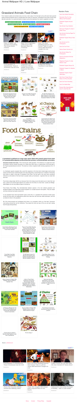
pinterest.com (9, 342)
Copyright (49, 401)
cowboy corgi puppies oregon (36, 26)
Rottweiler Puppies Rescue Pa (67, 65)
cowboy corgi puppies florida (21, 26)
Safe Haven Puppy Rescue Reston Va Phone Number (66, 77)
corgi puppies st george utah (15, 24)
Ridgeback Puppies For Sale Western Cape (66, 61)
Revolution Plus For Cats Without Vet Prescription (65, 17)
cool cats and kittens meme (28, 22)
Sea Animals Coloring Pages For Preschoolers (67, 34)
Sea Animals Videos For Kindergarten (65, 52)
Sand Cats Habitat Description (67, 14)
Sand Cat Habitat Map (65, 84)
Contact (33, 401)
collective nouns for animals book (44, 22)
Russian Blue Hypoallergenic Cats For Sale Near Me (66, 88)
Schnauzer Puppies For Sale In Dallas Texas (67, 29)
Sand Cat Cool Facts (64, 46)
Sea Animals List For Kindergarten (64, 42)
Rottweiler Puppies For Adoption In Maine (67, 69)
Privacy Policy (40, 401)
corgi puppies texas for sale (43, 24)
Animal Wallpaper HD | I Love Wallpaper (21, 1)
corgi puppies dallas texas (29, 24)
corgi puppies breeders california (13, 22)
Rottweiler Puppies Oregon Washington (66, 73)
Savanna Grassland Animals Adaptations (66, 57)
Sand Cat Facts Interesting (66, 81)
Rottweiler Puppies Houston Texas (66, 22)
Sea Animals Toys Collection (66, 26)
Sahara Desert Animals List (66, 49)
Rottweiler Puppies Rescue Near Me (67, 38)
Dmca (27, 401)
